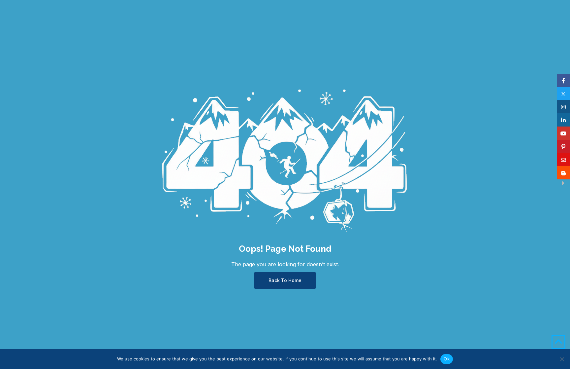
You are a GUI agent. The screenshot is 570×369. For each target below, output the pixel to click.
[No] (561, 359)
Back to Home (285, 280)
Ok (447, 358)
